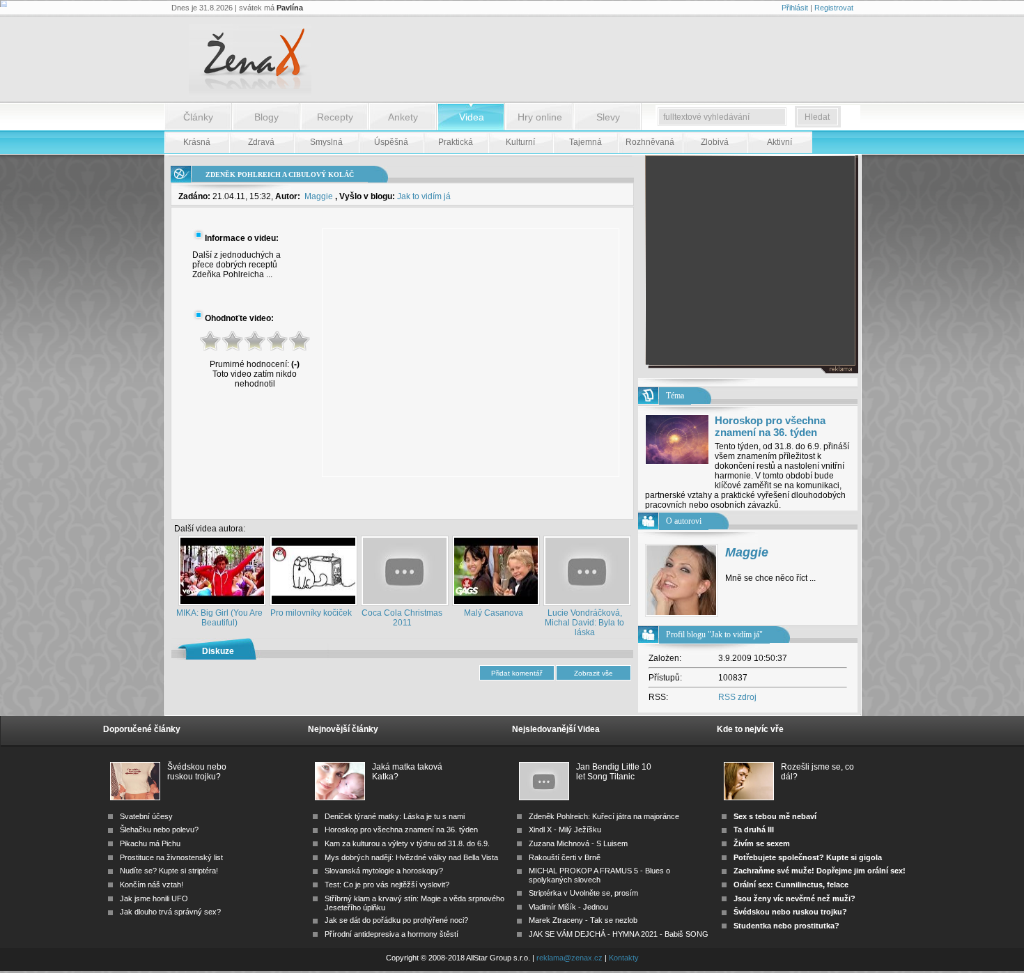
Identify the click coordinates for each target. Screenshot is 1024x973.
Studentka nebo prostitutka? (786, 925)
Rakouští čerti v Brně (564, 857)
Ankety (403, 117)
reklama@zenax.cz (569, 957)
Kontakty (624, 957)
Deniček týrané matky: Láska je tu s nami (395, 816)
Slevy (608, 117)
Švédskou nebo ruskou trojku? (196, 771)
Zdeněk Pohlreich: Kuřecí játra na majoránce (604, 816)
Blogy (266, 117)
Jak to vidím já (424, 196)
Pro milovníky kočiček (311, 613)
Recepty (335, 117)
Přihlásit (795, 7)
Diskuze (218, 651)
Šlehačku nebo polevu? (159, 829)
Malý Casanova (493, 613)
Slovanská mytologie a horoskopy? (384, 870)
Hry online (540, 117)
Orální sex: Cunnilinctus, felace (791, 884)
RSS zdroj (737, 697)
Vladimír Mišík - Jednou (568, 907)
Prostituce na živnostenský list (171, 857)
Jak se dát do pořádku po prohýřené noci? (396, 920)
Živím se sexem (762, 843)
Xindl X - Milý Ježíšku (565, 829)
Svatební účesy (146, 816)
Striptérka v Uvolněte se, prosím (583, 893)
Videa (471, 117)
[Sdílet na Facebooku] (596, 507)
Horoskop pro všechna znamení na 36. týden (770, 426)
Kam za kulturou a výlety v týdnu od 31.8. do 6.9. (407, 843)
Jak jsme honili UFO (154, 898)
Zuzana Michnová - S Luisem (578, 843)
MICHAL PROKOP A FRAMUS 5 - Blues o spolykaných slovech (599, 875)
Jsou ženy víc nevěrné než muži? (794, 898)
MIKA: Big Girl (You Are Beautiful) (219, 618)
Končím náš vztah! (151, 884)
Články (198, 117)
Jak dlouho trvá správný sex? (170, 912)
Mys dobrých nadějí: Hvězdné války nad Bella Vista (411, 857)
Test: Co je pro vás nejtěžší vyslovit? (387, 884)
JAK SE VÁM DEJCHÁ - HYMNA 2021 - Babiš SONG (618, 934)
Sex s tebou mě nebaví (775, 816)
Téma (675, 395)
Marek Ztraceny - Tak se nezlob (583, 920)
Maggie (318, 196)
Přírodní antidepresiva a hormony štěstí (391, 934)
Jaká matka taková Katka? (407, 771)
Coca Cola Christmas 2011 (402, 618)
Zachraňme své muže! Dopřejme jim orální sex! (820, 870)
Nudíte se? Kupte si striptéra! (169, 870)
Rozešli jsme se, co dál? (817, 771)
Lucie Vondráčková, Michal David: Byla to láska (584, 622)
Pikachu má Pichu (150, 843)
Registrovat (833, 7)
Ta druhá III (754, 829)
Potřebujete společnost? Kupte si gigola (808, 857)
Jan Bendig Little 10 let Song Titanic (613, 771)
